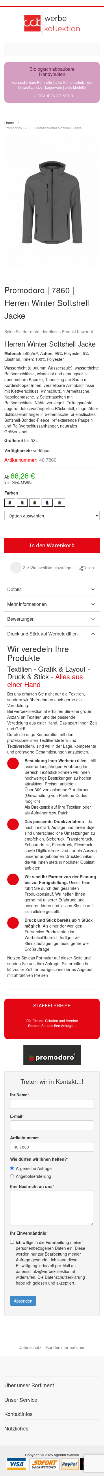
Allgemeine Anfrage (34, 1168)
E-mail (16, 1116)
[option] (9, 503)
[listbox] (52, 503)
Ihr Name (18, 1095)
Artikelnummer (24, 1137)
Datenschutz (29, 1347)
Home (9, 122)
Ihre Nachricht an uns (31, 1186)
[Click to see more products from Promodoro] (52, 1055)
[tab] (52, 589)
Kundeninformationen (66, 1347)
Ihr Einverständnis (28, 1233)
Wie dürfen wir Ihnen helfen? (38, 1159)
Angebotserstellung (33, 1176)
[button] (42, 567)
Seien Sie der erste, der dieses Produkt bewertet (48, 331)
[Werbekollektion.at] (52, 23)
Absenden (23, 1301)
